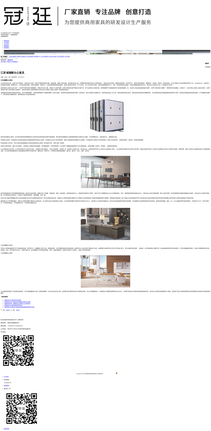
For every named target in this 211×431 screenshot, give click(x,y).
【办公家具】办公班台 (63, 56)
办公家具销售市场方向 (13, 305)
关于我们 (3, 61)
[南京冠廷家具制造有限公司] (77, 31)
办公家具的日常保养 (12, 300)
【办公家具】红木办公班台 (49, 56)
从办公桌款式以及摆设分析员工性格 (17, 302)
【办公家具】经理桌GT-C (33, 56)
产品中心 (9, 61)
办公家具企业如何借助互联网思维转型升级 (19, 307)
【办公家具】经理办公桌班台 (17, 56)
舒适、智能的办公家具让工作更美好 (17, 303)
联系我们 (15, 61)
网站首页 (10, 60)
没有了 (8, 310)
